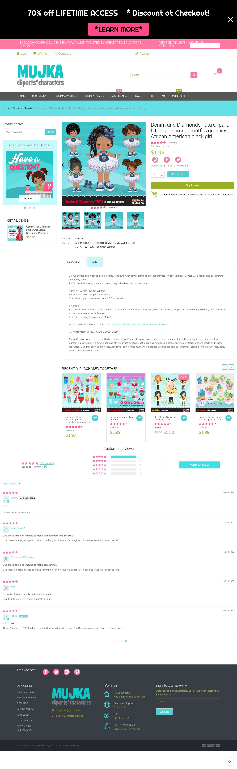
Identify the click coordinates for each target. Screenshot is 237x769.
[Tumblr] (106, 670)
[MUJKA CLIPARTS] (40, 74)
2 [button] (117, 641)
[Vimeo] (115, 670)
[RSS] (93, 670)
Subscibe (164, 711)
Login (24, 53)
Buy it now (192, 185)
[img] (10, 493)
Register (145, 53)
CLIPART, (99, 243)
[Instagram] (66, 672)
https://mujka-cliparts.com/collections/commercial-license (138, 324)
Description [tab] (73, 262)
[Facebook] (166, 160)
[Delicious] (119, 670)
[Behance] (132, 670)
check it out (29, 198)
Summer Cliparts (22, 108)
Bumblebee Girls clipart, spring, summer (166, 418)
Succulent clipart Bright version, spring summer (210, 418)
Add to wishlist (177, 165)
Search (50, 131)
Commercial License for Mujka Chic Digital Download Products (38, 230)
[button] (98, 207)
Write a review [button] (199, 465)
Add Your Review (160, 146)
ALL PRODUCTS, (84, 243)
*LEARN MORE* (119, 29)
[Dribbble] (110, 670)
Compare (64, 53)
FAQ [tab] (94, 262)
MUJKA (79, 238)
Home (6, 108)
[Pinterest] (77, 672)
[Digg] (128, 670)
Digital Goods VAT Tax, (117, 243)
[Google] (84, 670)
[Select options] (95, 418)
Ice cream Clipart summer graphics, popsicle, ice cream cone (78, 420)
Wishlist (43, 53)
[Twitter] (178, 160)
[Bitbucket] (102, 670)
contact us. (189, 354)
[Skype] (123, 670)
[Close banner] (230, 19)
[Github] (89, 670)
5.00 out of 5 (47, 463)
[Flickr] (97, 670)
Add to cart (178, 174)
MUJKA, (91, 246)
